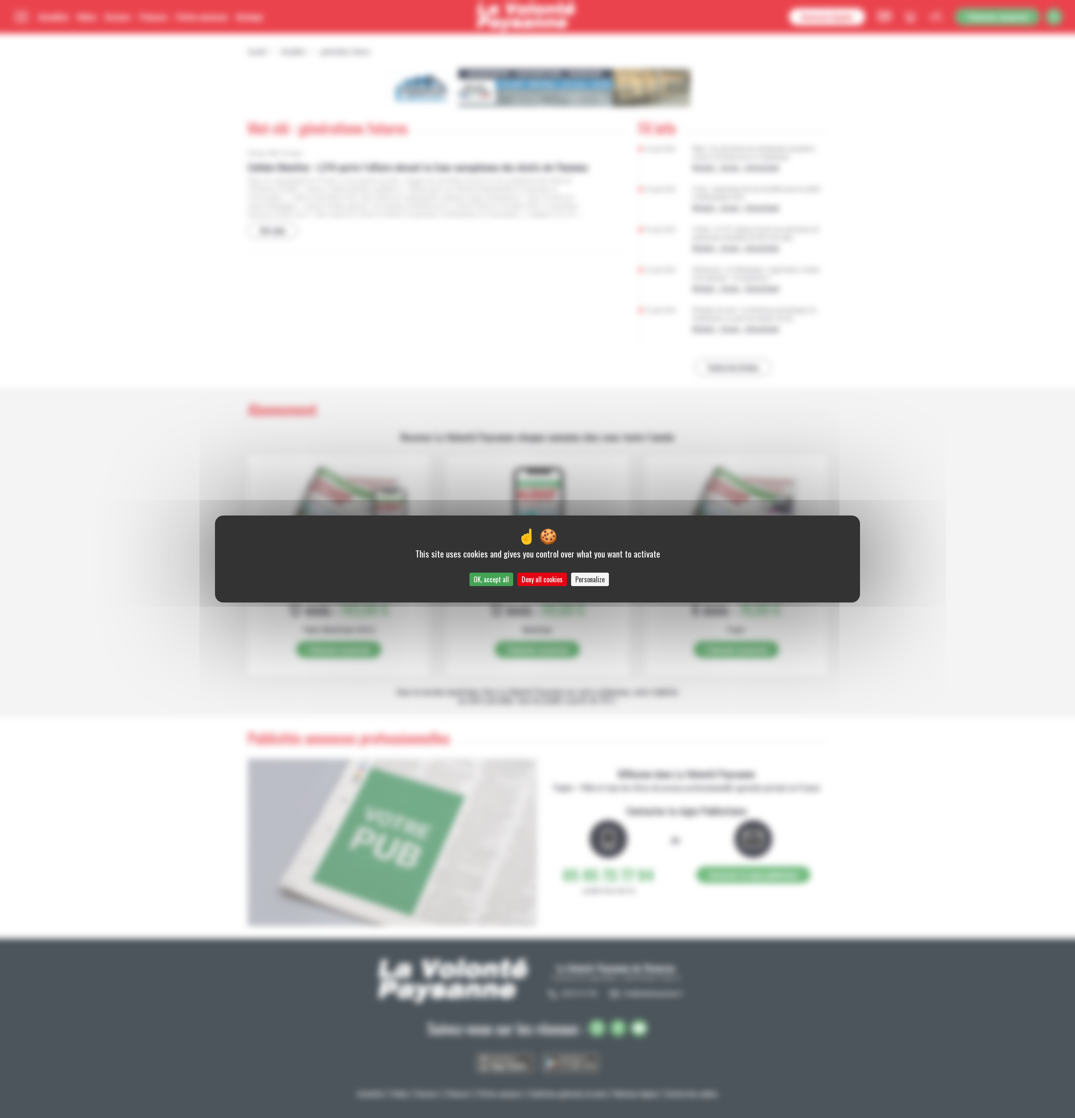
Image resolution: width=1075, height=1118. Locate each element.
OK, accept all (491, 579)
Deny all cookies (542, 579)
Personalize (590, 579)
